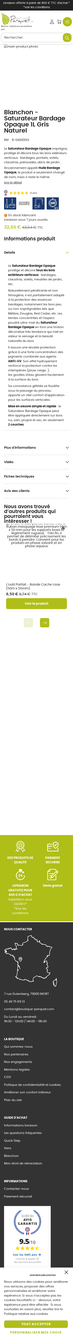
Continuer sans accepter (43, 1275)
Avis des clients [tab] (17, 491)
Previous (28, 622)
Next (44, 622)
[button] (63, 528)
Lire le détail (13, 182)
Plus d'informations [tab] (20, 447)
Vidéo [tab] (8, 462)
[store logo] (17, 19)
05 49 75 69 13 (14, 1001)
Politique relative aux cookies (26, 1313)
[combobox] (36, 37)
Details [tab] (9, 252)
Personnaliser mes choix (36, 1332)
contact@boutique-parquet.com (29, 1009)
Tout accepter (36, 1324)
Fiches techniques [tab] (19, 476)
